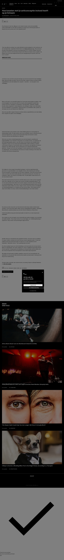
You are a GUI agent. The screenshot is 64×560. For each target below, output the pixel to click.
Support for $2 (33, 285)
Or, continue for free (33, 290)
